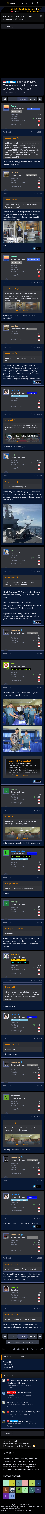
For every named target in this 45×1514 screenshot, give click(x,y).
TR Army (10, 1416)
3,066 (39, 864)
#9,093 (39, 981)
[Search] (37, 3)
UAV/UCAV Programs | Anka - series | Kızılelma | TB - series (24, 1381)
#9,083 (39, 283)
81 (40, 1103)
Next (32, 99)
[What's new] (32, 3)
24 (34, 674)
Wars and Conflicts (14, 1397)
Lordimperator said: (12, 928)
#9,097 (39, 1181)
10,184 (38, 967)
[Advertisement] (22, 54)
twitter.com (37, 640)
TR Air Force (11, 1387)
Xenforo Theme (12, 1509)
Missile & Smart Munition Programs (25, 1411)
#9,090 (39, 810)
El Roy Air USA (15, 9)
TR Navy (10, 1426)
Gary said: (9, 420)
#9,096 (39, 1117)
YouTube (6, 1364)
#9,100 (39, 1308)
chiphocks (15, 1095)
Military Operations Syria (17, 1402)
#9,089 (39, 687)
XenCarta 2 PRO (6, 1510)
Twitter (6, 1362)
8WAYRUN (28, 1510)
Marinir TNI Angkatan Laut (20, 761)
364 (39, 180)
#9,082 (39, 194)
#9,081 (39, 132)
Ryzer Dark (12, 1441)
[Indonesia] (4, 81)
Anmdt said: (9, 199)
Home (28, 1446)
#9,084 (39, 347)
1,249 (39, 1295)
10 (34, 401)
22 (33, 462)
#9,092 (39, 922)
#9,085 (39, 414)
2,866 (39, 674)
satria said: (9, 816)
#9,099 (39, 1258)
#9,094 (39, 1038)
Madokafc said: (11, 1044)
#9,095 (39, 1085)
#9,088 (39, 653)
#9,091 (39, 877)
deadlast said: (10, 138)
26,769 (38, 119)
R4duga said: (10, 884)
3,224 (39, 638)
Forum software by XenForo (19, 1505)
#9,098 (39, 1218)
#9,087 (39, 571)
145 (33, 119)
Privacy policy (10, 1446)
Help (21, 1446)
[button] (3, 3)
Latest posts (8, 1375)
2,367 (39, 797)
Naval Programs (23, 1421)
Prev (13, 99)
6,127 (39, 401)
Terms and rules (24, 1443)
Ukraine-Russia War (20, 1392)
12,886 (38, 462)
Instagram (7, 1367)
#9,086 (39, 476)
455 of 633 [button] (22, 99)
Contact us (9, 1443)
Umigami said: (10, 482)
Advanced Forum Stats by (21, 1507)
